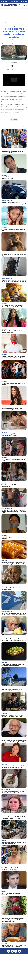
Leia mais (14, 119)
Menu (25, 5)
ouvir (15, 66)
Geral (14, 26)
